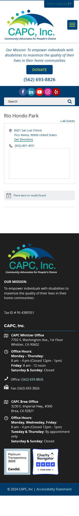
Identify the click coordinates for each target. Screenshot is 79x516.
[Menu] (72, 24)
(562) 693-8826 (32, 379)
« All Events (67, 121)
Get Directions (23, 139)
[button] (39, 69)
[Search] (71, 101)
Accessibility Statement (54, 489)
